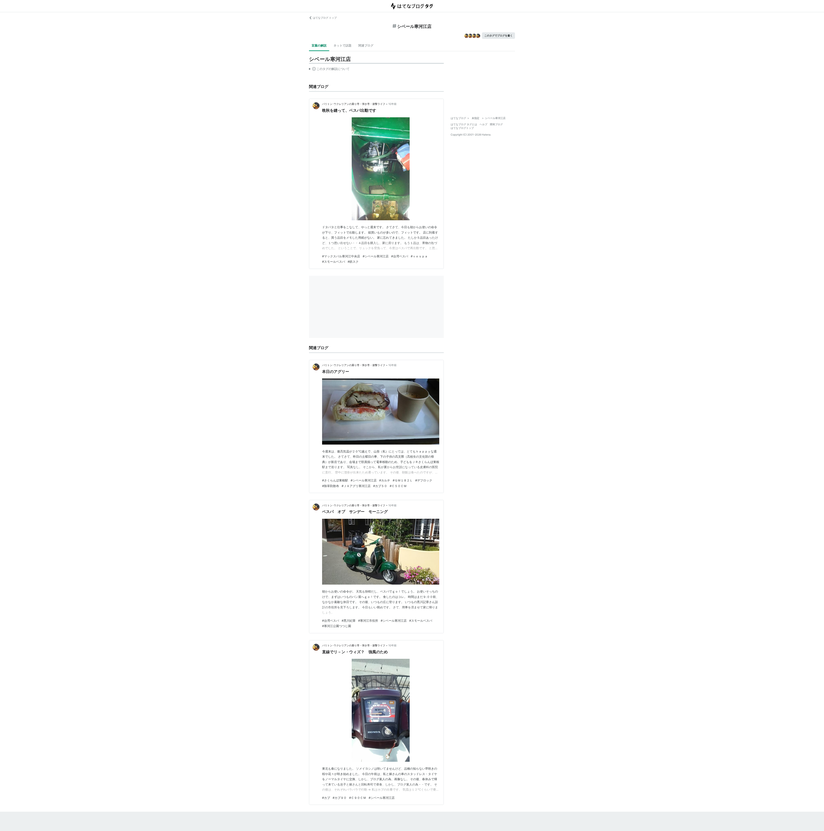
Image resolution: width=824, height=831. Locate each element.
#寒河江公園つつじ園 (336, 626)
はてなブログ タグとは (464, 124)
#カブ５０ (380, 486)
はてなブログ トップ (325, 17)
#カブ (326, 797)
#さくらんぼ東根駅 (335, 480)
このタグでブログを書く (498, 35)
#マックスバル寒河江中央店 (341, 256)
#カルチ (384, 480)
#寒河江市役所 (368, 620)
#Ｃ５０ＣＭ (398, 486)
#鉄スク (353, 261)
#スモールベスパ (333, 261)
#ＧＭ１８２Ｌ (403, 480)
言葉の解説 (319, 45)
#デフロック (423, 480)
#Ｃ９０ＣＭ (357, 797)
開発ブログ (496, 124)
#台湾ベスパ (399, 256)
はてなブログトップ (462, 128)
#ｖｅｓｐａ (419, 256)
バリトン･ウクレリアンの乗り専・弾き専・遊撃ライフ (353, 104)
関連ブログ (365, 45)
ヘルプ (483, 124)
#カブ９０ (340, 797)
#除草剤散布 (330, 486)
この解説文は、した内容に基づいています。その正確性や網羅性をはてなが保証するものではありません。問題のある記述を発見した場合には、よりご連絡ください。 (329, 69)
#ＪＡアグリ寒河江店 (356, 486)
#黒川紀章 (349, 620)
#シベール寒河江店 (376, 256)
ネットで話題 (342, 45)
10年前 (392, 104)
